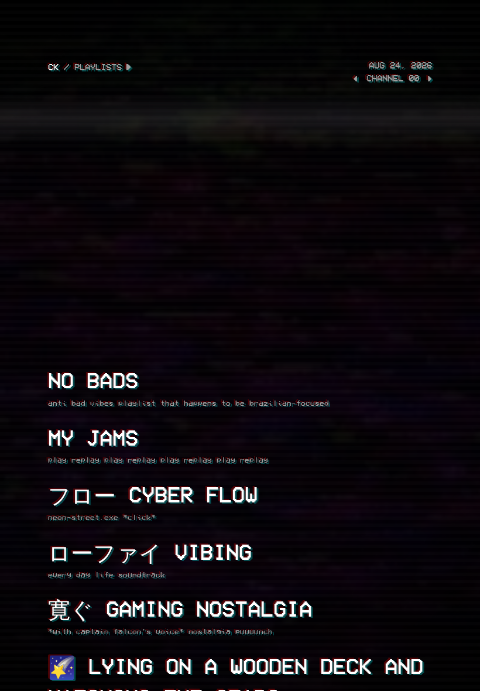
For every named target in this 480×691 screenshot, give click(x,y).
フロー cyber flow (153, 494)
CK (53, 67)
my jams (93, 437)
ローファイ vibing (150, 551)
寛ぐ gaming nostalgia (180, 608)
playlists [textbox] (98, 67)
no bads (93, 379)
